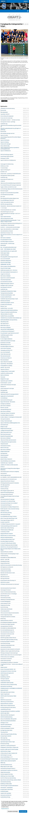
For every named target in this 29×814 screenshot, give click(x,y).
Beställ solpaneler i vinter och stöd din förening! (10, 508)
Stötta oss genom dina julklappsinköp (8, 266)
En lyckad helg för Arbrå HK (6, 736)
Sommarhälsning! (4, 398)
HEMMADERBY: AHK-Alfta (6, 264)
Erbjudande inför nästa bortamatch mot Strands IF (10, 649)
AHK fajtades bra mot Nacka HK (7, 567)
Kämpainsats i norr (4, 574)
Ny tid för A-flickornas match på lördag (8, 777)
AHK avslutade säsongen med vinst (7, 133)
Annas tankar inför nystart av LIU (7, 179)
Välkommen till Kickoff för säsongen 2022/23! (9, 394)
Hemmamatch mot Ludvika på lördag (8, 501)
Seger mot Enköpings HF (5, 169)
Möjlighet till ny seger (5, 378)
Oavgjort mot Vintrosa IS (5, 273)
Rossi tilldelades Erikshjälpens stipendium (9, 622)
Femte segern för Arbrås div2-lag (7, 164)
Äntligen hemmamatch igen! (6, 428)
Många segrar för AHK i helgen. (7, 766)
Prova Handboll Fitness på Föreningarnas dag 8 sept (11, 185)
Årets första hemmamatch (6, 434)
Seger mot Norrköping (5, 140)
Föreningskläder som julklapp (6, 365)
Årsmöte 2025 (3, 131)
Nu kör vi (2, 697)
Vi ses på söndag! (4, 167)
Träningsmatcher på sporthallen (7, 293)
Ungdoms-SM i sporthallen (6, 793)
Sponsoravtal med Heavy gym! (6, 399)
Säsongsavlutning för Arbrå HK (7, 626)
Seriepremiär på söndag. (5, 605)
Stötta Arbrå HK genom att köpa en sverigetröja (10, 471)
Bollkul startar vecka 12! (5, 325)
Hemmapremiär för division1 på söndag (8, 671)
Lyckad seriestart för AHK (5, 603)
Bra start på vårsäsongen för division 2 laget (9, 758)
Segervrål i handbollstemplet (6, 724)
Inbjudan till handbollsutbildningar (7, 492)
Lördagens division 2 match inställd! (8, 371)
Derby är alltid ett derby (5, 145)
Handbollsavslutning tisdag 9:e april (8, 539)
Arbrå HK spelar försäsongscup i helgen (8, 695)
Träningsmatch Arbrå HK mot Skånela (8, 616)
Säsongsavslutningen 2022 (6, 409)
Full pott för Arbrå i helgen (6, 262)
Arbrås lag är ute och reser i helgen (7, 776)
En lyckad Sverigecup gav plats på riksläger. (9, 545)
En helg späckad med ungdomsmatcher (8, 441)
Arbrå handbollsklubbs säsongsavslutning (9, 319)
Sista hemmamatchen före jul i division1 (8, 588)
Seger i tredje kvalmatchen (6, 216)
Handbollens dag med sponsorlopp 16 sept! (9, 298)
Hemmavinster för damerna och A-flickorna (9, 770)
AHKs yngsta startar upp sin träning (7, 692)
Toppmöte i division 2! (5, 369)
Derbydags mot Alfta (5, 336)
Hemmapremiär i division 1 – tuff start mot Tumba (10, 119)
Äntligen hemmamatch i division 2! (7, 283)
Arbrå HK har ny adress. (5, 582)
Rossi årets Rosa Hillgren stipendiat (7, 624)
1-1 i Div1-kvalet (4, 207)
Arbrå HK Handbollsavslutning (6, 716)
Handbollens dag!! (4, 392)
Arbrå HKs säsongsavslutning (6, 204)
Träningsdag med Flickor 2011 (6, 350)
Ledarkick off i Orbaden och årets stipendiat (9, 464)
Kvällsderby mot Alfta (5, 510)
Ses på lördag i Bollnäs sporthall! (7, 156)
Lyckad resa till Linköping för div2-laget (8, 384)
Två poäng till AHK (4, 732)
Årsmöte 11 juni (4, 306)
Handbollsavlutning (4, 555)
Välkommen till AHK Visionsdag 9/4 (7, 715)
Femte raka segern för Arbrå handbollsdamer (9, 785)
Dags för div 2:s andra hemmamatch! (8, 277)
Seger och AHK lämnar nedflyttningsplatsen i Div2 (10, 422)
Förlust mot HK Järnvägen (6, 143)
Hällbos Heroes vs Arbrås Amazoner (8, 705)
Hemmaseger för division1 (6, 589)
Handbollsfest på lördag (5, 797)
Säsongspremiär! (4, 390)
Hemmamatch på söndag (5, 568)
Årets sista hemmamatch (5, 356)
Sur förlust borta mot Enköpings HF (7, 331)
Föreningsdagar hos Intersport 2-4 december (9, 662)
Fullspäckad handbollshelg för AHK (7, 645)
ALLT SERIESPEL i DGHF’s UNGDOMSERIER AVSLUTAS (11, 477)
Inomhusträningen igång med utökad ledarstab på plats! (11, 188)
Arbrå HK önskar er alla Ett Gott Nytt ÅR (8, 760)
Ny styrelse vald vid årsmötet (6, 304)
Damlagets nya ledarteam (5, 403)
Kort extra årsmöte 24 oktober (6, 281)
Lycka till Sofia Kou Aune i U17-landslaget (9, 593)
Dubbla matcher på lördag (6, 660)
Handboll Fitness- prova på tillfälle (7, 315)
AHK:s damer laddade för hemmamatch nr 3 (9, 272)
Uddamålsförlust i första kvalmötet (7, 225)
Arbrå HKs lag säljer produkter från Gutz (8, 637)
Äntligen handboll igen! (5, 451)
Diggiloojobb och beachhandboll (7, 396)
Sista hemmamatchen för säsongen (7, 499)
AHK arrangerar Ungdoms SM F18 (7, 490)
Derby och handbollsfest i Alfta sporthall (8, 718)
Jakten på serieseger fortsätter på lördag (9, 734)
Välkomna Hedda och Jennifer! (7, 314)
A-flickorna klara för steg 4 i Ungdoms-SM (9, 753)
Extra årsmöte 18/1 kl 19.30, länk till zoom (9, 479)
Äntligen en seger (4, 426)
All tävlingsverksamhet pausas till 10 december (10, 482)
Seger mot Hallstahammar (6, 150)
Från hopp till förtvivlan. (5, 578)
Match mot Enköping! (5, 375)
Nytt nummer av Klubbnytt (5, 405)
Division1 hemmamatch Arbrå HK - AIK (8, 669)
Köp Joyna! (3, 196)
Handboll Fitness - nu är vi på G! (7, 308)
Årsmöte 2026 (3, 110)
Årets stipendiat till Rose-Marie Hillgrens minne (10, 198)
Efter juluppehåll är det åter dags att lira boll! (9, 256)
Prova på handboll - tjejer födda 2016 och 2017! (10, 333)
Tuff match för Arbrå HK (5, 419)
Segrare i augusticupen (5, 694)
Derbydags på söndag (5, 561)
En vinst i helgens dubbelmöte (6, 338)
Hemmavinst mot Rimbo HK (6, 795)
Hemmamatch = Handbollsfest (6, 787)
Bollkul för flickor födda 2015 (6, 459)
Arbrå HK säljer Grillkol (5, 713)
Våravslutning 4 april (4, 321)
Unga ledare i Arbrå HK (5, 114)
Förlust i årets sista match (6, 354)
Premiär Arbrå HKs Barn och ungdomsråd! (9, 251)
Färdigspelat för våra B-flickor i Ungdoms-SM (9, 747)
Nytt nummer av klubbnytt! (6, 237)
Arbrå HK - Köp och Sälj (5, 367)
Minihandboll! (3, 245)
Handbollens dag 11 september (7, 462)
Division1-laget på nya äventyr (6, 614)
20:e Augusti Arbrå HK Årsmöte (7, 494)
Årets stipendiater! (4, 112)
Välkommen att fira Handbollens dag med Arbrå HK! (11, 183)
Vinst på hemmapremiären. (6, 279)
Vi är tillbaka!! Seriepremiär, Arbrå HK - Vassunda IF (10, 524)
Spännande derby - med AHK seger (7, 243)
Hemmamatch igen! (4, 424)
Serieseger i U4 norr (4, 722)
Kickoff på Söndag (4, 607)
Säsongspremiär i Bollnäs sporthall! (7, 175)
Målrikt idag (3, 762)
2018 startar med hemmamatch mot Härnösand (10, 584)
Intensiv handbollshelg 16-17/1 (6, 757)
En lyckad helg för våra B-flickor (7, 789)
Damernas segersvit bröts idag (7, 774)
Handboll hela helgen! (5, 254)
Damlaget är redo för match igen (7, 285)
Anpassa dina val (5, 808)
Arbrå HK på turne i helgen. (6, 751)
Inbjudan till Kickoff (4, 690)
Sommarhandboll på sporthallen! (7, 194)
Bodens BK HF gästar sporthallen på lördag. (9, 639)
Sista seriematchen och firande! (7, 230)
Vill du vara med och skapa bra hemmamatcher (10, 612)
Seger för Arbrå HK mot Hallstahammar (8, 160)
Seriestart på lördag (4, 488)
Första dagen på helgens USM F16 (7, 520)
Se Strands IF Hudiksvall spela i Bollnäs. (8, 543)
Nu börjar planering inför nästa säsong (8, 707)
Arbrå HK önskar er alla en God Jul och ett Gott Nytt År (11, 654)
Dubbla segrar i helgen (5, 253)
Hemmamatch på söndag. (6, 597)
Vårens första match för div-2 (6, 432)
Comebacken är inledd (5, 531)
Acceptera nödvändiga (13, 811)
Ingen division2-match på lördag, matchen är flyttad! (11, 779)
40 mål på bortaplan (4, 791)
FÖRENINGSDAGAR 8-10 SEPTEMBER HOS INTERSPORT (11, 688)
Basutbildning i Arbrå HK (5, 676)
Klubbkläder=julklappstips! (6, 260)
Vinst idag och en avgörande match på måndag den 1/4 (11, 223)
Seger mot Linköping (5, 142)
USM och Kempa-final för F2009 (7, 218)
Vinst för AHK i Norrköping (6, 348)
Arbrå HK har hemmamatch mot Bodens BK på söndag (11, 565)
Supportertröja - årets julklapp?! (7, 363)
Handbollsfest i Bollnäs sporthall (7, 682)
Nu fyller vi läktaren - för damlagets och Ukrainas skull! (11, 417)
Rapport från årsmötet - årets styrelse (8, 401)
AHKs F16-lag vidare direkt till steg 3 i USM (9, 518)
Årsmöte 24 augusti (4, 190)
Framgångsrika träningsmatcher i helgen (8, 291)
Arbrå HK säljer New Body (6, 475)
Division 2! (3, 466)
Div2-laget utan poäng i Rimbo (6, 730)
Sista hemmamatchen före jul (6, 764)
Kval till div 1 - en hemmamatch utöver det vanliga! (10, 227)
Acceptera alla (23, 811)
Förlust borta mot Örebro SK (6, 357)
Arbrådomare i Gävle (4, 165)
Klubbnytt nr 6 (3, 386)
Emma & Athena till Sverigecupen (7, 116)
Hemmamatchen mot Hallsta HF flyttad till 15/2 (10, 506)
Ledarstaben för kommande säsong (8, 108)
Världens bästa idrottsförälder (6, 609)
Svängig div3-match (4, 674)
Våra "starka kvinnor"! (5, 323)
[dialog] (14, 806)
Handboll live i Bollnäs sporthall (7, 373)
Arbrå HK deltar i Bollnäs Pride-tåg (7, 527)
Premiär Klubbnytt (4, 457)
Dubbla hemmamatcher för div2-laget (8, 340)
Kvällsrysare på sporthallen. (6, 570)
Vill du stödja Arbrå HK (5, 610)
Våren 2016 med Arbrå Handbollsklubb (8, 720)
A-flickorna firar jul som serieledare (7, 656)
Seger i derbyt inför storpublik (6, 361)
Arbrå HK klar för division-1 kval (7, 232)
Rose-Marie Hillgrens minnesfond (7, 241)
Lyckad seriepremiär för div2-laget (7, 388)
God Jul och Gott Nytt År (5, 258)
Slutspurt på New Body (5, 563)
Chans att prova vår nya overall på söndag (9, 684)
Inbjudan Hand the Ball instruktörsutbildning (9, 310)
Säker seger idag (4, 737)
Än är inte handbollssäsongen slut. (7, 630)
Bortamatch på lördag (5, 743)
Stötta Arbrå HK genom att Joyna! (7, 211)
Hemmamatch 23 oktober (5, 445)
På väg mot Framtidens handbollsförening (9, 312)
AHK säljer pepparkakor (5, 484)
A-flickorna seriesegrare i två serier (7, 728)
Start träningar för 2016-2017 (6, 287)
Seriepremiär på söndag (5, 680)
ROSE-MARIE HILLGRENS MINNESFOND (8, 557)
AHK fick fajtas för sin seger (6, 755)
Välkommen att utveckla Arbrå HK (7, 701)
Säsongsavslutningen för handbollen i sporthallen (10, 711)
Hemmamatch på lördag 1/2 (6, 505)
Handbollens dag (4, 123)
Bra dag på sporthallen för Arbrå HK (7, 641)
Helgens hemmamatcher (5, 772)
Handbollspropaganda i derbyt (7, 335)
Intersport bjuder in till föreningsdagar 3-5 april (10, 553)
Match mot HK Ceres (4, 447)
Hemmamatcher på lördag (6, 647)
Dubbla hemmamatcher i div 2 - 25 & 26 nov (9, 270)
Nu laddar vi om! (4, 171)
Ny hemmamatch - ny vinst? (6, 382)
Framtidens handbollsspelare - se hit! (8, 294)
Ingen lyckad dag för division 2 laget (8, 741)
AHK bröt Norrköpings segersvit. (7, 154)
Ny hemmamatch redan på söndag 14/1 (8, 580)
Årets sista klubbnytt (5, 359)
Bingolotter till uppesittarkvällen (7, 436)
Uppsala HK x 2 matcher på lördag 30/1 (8, 745)
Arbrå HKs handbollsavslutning (7, 537)
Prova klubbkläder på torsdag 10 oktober (9, 516)
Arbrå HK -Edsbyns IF (5, 486)
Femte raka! (3, 377)
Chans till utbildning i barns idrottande (8, 460)
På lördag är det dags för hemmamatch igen (9, 652)
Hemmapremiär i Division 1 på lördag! (8, 121)
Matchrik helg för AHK (5, 595)
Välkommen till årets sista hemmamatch (8, 439)
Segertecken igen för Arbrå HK (6, 380)
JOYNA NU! (3, 181)
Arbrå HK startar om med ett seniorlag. (8, 535)
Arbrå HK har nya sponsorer (6, 699)
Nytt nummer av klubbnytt (5, 275)
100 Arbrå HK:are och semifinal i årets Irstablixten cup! (11, 317)
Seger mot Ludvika (4, 135)
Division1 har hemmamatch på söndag (8, 591)
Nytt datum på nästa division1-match (8, 572)
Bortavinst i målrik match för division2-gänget (9, 749)
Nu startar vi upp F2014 (5, 522)
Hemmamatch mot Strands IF (6, 658)
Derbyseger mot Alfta (5, 158)
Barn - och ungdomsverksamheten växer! (8, 247)
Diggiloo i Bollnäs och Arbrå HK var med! (8, 186)
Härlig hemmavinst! (4, 443)
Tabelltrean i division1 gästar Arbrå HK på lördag (10, 651)
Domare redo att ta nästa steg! (6, 118)
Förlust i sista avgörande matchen (7, 202)
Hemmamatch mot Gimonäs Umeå (7, 633)
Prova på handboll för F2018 (6, 239)
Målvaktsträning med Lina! (6, 344)
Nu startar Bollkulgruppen (5, 601)
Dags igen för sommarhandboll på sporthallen (10, 192)
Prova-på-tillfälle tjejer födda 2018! (7, 200)
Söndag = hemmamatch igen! (6, 420)
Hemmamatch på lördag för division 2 (8, 768)
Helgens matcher (4, 667)
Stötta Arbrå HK (4, 473)
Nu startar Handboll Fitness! (6, 296)
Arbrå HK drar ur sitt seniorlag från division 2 (9, 546)
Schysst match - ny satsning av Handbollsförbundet (11, 173)
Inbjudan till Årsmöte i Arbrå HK (7, 533)
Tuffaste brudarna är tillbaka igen (7, 529)
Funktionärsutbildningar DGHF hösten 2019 (9, 525)
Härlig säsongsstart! (4, 455)
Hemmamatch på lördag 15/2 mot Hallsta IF (9, 503)
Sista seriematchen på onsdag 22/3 (7, 631)
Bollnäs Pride (3, 618)
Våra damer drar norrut (5, 576)
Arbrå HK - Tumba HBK (5, 559)
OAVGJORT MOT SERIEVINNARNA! (7, 329)
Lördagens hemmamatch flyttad (7, 430)
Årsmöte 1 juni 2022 (4, 407)
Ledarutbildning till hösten (6, 709)
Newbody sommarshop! (5, 300)
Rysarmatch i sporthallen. (5, 635)
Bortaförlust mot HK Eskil (5, 342)
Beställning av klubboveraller (6, 783)
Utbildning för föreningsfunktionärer (8, 599)
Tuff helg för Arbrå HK (5, 678)
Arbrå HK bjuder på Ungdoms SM (7, 673)
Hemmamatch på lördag (5, 514)
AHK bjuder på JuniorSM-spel (6, 686)
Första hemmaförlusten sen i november (8, 209)
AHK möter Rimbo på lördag (6, 512)
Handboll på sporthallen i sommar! (7, 302)
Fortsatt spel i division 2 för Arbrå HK (8, 413)
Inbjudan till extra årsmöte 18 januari (7, 481)
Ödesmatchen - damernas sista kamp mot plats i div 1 (11, 206)
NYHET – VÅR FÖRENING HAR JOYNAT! (8, 249)
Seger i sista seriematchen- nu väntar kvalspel (9, 229)
